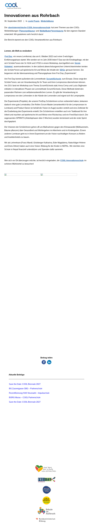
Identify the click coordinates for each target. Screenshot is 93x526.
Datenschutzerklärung (46, 455)
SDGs (62, 70)
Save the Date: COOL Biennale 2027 (25, 384)
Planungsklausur (27, 31)
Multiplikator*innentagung (51, 31)
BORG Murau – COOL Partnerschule (24, 397)
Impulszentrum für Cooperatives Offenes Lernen (46, 427)
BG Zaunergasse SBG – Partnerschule (25, 389)
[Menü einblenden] (87, 5)
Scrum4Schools (53, 79)
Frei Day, (9, 56)
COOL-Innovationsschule (72, 160)
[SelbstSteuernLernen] (46, 500)
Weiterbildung (47, 21)
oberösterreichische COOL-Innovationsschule (29, 27)
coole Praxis (33, 21)
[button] (44, 362)
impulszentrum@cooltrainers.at (46, 444)
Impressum (46, 452)
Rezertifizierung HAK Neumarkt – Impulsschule (29, 393)
